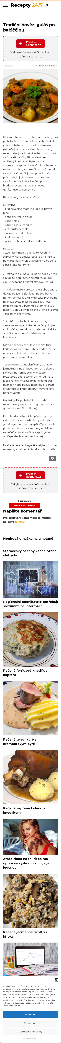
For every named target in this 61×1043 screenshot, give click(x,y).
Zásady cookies (29, 1039)
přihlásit (20, 521)
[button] (56, 980)
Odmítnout (30, 1023)
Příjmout (30, 1014)
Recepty (27, 5)
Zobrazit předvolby (30, 1031)
